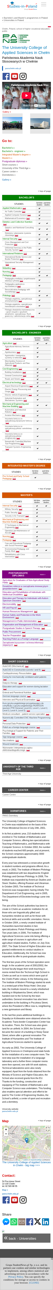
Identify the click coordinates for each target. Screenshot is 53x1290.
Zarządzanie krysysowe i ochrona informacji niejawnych (23, 643)
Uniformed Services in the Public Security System (18, 249)
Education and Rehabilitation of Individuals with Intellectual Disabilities (24, 593)
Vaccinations (9, 740)
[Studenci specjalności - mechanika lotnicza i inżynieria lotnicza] (12, 123)
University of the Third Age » (16, 168)
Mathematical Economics (15, 218)
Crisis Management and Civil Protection (16, 243)
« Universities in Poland (13, 20)
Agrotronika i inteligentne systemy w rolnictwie (15, 356)
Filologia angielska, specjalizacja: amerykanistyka (18, 300)
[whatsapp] (13, 1224)
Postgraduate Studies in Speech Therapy (22, 628)
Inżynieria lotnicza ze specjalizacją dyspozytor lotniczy (18, 420)
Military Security (11, 509)
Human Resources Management (18, 611)
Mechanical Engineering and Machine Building (16, 405)
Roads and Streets (12, 379)
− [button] (6, 1134)
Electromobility (10, 604)
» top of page (44, 191)
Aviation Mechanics (13, 415)
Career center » (10, 171)
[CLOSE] (34, 1282)
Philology (7, 295)
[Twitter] (37, 1223)
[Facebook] (29, 1224)
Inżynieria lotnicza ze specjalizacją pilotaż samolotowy (18, 427)
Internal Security (10, 239)
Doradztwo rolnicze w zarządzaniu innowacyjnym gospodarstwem (25, 587)
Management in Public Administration (20, 621)
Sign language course (13, 737)
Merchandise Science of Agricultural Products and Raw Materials (17, 363)
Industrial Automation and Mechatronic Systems (15, 399)
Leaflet (25, 1160)
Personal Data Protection (14, 723)
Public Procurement (12, 631)
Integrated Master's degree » (16, 154)
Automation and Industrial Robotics (15, 411)
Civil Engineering (10, 369)
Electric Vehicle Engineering (16, 395)
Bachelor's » (8, 148)
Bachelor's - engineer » (13, 151)
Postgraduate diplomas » (14, 161)
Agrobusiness (10, 352)
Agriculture (7, 343)
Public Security (11, 512)
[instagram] (23, 79)
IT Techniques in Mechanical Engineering (16, 526)
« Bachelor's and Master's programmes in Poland (25, 18)
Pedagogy (7, 275)
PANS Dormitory (10, 815)
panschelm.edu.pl (13, 68)
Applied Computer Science (16, 215)
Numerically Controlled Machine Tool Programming (18, 442)
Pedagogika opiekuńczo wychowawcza (14, 285)
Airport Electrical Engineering (17, 386)
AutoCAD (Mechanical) (13, 666)
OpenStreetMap (36, 1160)
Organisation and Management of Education (23, 624)
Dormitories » (9, 175)
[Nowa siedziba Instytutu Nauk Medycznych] (40, 123)
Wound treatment (11, 744)
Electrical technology (12, 382)
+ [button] (6, 1129)
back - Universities (20, 1237)
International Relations (13, 253)
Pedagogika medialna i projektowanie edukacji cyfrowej (20, 280)
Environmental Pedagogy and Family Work (17, 550)
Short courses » (10, 165)
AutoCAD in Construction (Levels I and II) (22, 670)
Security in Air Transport (15, 516)
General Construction (13, 375)
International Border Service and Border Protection (18, 258)
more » (42, 575)
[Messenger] (6, 1224)
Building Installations (13, 372)
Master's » (7, 158)
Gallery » (7, 112)
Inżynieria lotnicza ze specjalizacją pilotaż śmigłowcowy (13, 436)
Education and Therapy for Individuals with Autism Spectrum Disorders (25, 599)
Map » (5, 1190)
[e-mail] (21, 1224)
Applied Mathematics (12, 208)
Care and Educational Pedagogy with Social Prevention (18, 544)
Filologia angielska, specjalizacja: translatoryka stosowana (18, 305)
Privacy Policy (15, 1276)
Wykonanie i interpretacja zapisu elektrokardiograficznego (17, 748)
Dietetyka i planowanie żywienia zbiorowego (18, 234)
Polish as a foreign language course (19, 727)
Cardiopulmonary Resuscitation (17, 673)
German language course (15, 696)
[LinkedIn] (45, 1224)
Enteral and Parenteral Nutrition (17, 692)
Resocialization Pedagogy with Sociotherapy (17, 291)
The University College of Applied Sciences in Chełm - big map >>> (26, 1164)
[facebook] (6, 79)
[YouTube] (15, 79)
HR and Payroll (10, 608)
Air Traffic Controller (13, 211)
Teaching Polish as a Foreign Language (21, 639)
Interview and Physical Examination (19, 699)
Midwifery (7, 268)
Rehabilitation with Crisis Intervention (15, 555)
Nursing (6, 271)
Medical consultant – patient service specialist (24, 714)
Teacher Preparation (12, 635)
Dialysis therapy (10, 683)
